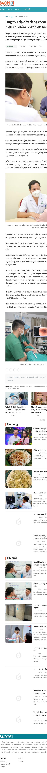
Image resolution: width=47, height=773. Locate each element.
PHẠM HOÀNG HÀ (32, 377)
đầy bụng (10, 380)
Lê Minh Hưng (14, 747)
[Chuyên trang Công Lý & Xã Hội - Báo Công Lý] (34, 589)
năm (12, 742)
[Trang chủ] (7, 4)
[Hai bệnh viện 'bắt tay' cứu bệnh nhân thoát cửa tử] (18, 500)
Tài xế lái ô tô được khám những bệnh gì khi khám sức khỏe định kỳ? (15, 410)
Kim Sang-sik (35, 752)
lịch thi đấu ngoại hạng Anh (9, 749)
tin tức (17, 742)
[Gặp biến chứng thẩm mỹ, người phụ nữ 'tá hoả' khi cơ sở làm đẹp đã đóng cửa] (18, 569)
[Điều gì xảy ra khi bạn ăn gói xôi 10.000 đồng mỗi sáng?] (18, 457)
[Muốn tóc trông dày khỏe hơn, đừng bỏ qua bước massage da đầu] (18, 543)
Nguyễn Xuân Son (35, 742)
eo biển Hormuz (27, 744)
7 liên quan (43, 541)
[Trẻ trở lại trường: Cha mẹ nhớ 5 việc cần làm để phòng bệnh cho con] (18, 698)
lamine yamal (22, 749)
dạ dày (17, 377)
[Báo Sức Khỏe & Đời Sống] (10, 46)
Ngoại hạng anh (25, 752)
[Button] (15, 46)
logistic (36, 744)
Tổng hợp (20, 761)
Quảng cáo (2, 766)
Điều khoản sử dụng (5, 763)
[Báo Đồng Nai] (35, 629)
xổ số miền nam (16, 744)
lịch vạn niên (25, 742)
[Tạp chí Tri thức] (34, 653)
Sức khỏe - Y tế (21, 17)
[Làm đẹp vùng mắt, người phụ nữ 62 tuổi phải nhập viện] (18, 591)
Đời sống (8, 17)
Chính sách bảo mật (5, 764)
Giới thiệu (2, 761)
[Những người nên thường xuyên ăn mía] (18, 479)
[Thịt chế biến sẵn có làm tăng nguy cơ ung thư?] (18, 677)
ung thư (42, 377)
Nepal (21, 747)
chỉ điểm (10, 377)
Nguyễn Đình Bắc (5, 752)
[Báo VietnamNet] (35, 434)
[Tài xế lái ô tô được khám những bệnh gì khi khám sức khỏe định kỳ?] (16, 398)
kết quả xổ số (5, 742)
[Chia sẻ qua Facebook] (7, 369)
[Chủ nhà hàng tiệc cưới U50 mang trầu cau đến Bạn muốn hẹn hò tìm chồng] (18, 436)
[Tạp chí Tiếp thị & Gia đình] (34, 541)
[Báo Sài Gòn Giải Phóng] (35, 496)
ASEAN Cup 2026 (32, 749)
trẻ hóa (23, 377)
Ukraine (41, 747)
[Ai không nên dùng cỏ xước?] (18, 521)
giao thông (42, 749)
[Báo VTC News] (8, 415)
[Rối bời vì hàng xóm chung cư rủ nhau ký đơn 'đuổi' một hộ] (18, 612)
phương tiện (15, 752)
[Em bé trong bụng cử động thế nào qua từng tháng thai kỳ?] (18, 655)
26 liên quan (32, 46)
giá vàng (34, 747)
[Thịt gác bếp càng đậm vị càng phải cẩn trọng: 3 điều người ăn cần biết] (18, 719)
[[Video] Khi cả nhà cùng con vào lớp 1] (18, 634)
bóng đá (27, 747)
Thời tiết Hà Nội (5, 744)
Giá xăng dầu (4, 747)
